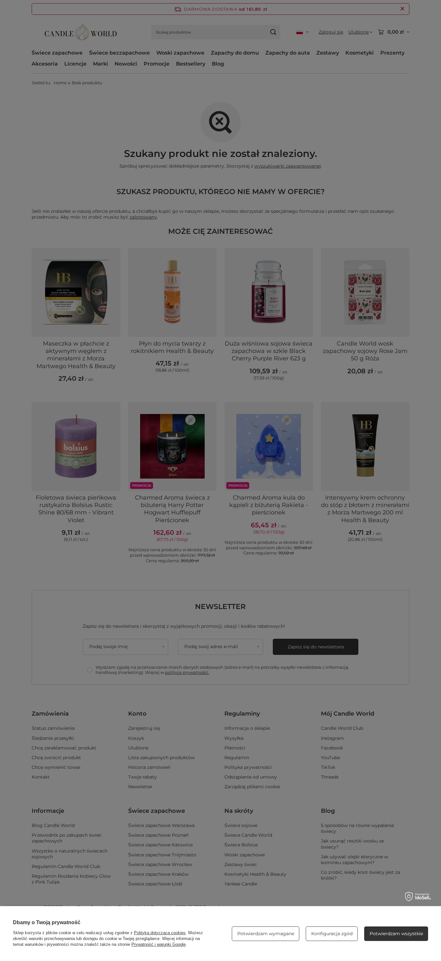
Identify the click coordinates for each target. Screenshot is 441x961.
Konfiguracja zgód (332, 933)
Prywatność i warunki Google (158, 944)
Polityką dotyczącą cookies (160, 932)
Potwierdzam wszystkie (396, 933)
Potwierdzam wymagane (265, 933)
